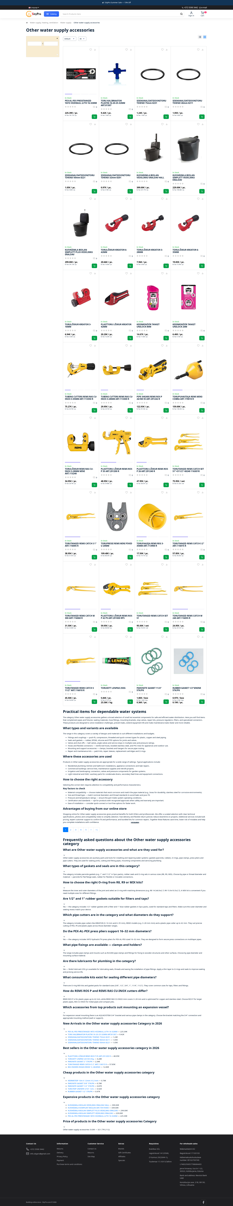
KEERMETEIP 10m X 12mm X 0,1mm (83, 1080)
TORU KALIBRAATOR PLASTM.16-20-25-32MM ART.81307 (92, 1034)
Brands (121, 1149)
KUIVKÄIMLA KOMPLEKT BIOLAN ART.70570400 (88, 1107)
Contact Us (92, 1149)
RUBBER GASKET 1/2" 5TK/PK (80, 1091)
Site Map (91, 1156)
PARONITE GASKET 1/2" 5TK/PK (81, 1086)
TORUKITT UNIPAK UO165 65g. (81, 1059)
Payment (60, 1160)
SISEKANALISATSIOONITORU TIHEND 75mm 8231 (89, 1037)
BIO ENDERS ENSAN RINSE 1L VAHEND (84, 1067)
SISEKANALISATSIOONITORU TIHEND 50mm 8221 (89, 1042)
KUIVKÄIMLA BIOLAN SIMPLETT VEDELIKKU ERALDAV (90, 1113)
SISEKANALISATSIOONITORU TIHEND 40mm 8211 (89, 1040)
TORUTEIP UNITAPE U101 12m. (81, 1089)
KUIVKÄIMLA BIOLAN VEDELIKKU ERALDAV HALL (88, 1105)
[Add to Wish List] (91, 49)
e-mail (204, 7)
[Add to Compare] (95, 49)
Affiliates (121, 1156)
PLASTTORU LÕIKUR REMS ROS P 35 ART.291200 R (89, 1056)
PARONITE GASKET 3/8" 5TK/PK (81, 1083)
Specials (121, 1160)
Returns (60, 1149)
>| (97, 829)
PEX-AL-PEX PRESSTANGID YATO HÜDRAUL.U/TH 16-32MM (92, 1031)
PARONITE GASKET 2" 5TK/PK (80, 1061)
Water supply (65, 22)
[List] (200, 37)
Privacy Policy (62, 1156)
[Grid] (205, 37)
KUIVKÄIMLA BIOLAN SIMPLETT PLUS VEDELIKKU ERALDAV (93, 1110)
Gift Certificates (124, 1152)
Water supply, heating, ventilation (44, 22)
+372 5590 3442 (190, 7)
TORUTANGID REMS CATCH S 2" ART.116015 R (87, 1064)
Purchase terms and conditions (69, 1164)
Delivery (60, 1152)
